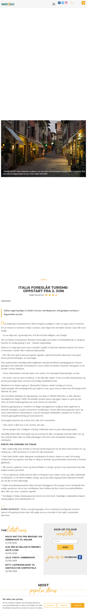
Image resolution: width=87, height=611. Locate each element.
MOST (43, 585)
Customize (49, 605)
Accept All (77, 605)
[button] (53, 4)
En (72, 2)
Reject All (64, 605)
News (44, 279)
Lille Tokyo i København (20, 557)
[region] (43, 603)
